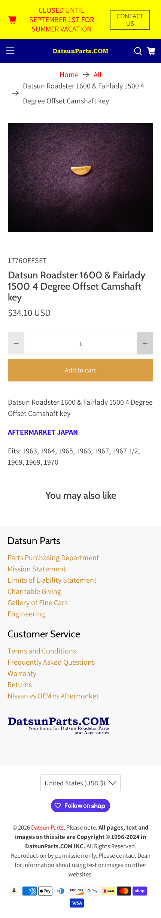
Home (69, 74)
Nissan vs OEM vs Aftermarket (53, 696)
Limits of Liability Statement (52, 580)
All (97, 74)
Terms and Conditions (41, 651)
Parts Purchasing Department (53, 557)
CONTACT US (129, 20)
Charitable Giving (34, 591)
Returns (19, 684)
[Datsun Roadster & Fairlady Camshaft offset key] (81, 177)
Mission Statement (36, 569)
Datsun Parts (47, 827)
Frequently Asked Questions (51, 662)
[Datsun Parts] (80, 51)
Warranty (21, 673)
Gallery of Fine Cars (37, 602)
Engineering (26, 614)
